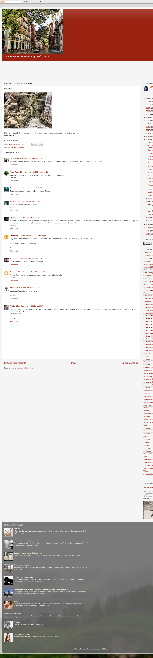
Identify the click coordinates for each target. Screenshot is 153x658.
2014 (148, 139)
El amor (17, 622)
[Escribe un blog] (35, 144)
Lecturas (146, 388)
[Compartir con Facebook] (39, 144)
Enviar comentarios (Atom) (25, 368)
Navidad (21, 148)
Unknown (14, 235)
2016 (148, 133)
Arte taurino (147, 258)
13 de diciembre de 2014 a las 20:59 (31, 217)
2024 (148, 108)
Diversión (146, 293)
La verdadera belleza (22, 634)
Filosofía (146, 353)
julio (149, 201)
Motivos (17, 601)
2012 (148, 227)
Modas (146, 408)
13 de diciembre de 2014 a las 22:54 (32, 235)
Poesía (146, 445)
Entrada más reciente (15, 363)
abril (150, 211)
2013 (148, 224)
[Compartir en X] (37, 144)
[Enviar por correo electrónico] (32, 144)
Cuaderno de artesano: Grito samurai (28, 553)
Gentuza (146, 365)
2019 (148, 124)
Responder (14, 165)
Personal (146, 439)
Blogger (106, 649)
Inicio (74, 363)
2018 (148, 127)
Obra (145, 425)
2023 (148, 111)
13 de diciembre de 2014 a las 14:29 (37, 188)
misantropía (147, 405)
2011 (148, 231)
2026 (148, 102)
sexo (145, 457)
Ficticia (13, 201)
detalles (13, 217)
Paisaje (150, 185)
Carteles (146, 261)
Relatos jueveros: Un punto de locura (28, 541)
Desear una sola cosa (12, 614)
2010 (148, 234)
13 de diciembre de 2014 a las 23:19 (29, 258)
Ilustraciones (148, 373)
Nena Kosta (14, 172)
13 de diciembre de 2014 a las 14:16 (34, 172)
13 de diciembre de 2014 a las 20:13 (30, 201)
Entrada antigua (130, 363)
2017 (148, 130)
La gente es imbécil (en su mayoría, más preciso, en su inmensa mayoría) (42, 589)
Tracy (12, 258)
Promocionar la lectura (22, 565)
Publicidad (147, 451)
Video (145, 471)
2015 (148, 136)
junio (150, 205)
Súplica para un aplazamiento (25, 577)
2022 (148, 114)
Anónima (13, 272)
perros (145, 437)
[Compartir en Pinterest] (42, 144)
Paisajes (146, 428)
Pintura (146, 442)
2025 (148, 105)
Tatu (12, 288)
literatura (146, 393)
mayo (150, 208)
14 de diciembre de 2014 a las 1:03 (31, 272)
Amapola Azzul (16, 188)
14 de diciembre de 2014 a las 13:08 (30, 306)
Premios (146, 448)
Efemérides (147, 296)
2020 (148, 121)
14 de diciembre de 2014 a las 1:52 (27, 288)
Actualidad (147, 253)
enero (150, 220)
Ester (12, 158)
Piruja (12, 306)
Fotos (14, 148)
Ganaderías (147, 362)
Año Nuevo (18, 529)
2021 (148, 117)
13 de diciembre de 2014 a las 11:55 (29, 158)
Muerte (146, 411)
